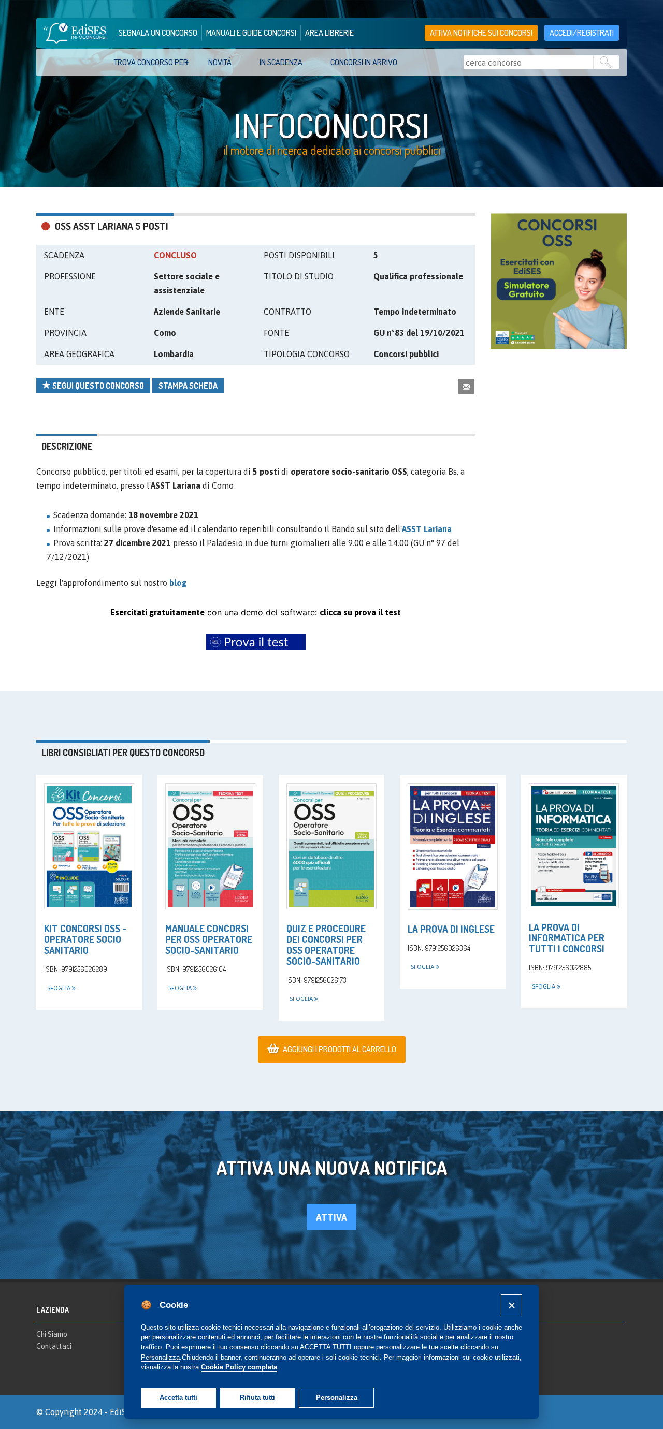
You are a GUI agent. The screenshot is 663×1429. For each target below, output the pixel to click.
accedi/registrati (582, 32)
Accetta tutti (178, 1398)
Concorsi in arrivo (363, 62)
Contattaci (53, 1346)
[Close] (511, 1305)
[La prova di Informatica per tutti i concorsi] (573, 846)
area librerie (329, 32)
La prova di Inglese (451, 928)
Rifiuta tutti (257, 1398)
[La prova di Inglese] (452, 847)
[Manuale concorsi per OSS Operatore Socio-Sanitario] (210, 846)
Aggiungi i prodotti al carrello (339, 1049)
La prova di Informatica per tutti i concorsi (566, 938)
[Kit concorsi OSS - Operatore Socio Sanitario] (89, 846)
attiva (331, 1217)
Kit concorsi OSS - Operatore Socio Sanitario (85, 939)
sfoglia (59, 988)
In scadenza (281, 62)
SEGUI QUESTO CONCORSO (97, 385)
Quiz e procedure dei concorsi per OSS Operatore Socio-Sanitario (326, 944)
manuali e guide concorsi (251, 32)
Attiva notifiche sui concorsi (481, 32)
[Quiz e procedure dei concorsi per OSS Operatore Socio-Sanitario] (331, 846)
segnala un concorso (158, 32)
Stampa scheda (188, 385)
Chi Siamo (51, 1334)
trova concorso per (151, 62)
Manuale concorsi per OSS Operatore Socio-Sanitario (208, 939)
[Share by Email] (466, 386)
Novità (220, 62)
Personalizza (336, 1398)
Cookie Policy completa (239, 1367)
